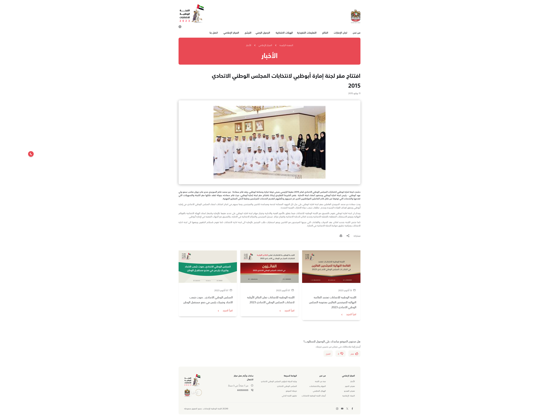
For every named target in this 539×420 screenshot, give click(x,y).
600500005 (242, 390)
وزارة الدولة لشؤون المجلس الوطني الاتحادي (279, 381)
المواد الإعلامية (348, 395)
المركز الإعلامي (231, 32)
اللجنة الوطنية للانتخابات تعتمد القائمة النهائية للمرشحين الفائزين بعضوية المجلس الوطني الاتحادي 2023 (332, 302)
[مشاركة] (348, 235)
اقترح (328, 353)
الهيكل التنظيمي (319, 391)
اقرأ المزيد (351, 314)
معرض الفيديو (349, 391)
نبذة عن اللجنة (320, 381)
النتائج (325, 32)
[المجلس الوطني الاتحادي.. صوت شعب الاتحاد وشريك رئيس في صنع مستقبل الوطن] (208, 266)
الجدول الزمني (263, 32)
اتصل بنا (214, 32)
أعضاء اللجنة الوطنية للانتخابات (314, 395)
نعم (352, 353)
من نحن (356, 32)
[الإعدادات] (180, 26)
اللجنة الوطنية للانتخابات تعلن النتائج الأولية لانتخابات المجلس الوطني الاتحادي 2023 (270, 299)
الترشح (248, 32)
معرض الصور (350, 386)
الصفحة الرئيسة (286, 45)
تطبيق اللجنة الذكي (289, 395)
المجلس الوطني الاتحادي (287, 386)
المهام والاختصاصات (317, 386)
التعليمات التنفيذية (307, 32)
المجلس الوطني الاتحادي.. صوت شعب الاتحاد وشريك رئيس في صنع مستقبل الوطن (208, 299)
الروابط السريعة (290, 375)
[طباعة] (341, 235)
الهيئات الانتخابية (284, 32)
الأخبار (248, 45)
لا (338, 353)
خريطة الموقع (291, 391)
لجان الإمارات (340, 32)
